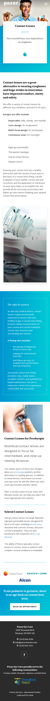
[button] (46, 3)
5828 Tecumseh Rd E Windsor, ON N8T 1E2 (25, 630)
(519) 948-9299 (26, 639)
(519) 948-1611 (26, 645)
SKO (20, 695)
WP (26, 695)
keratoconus (35, 524)
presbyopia (19, 472)
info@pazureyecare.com (26, 642)
